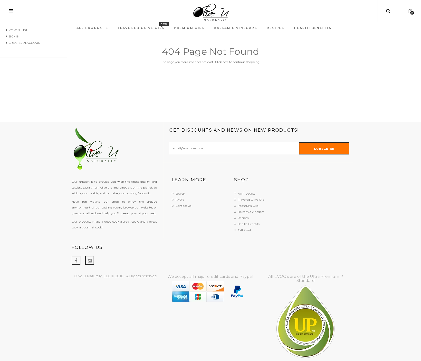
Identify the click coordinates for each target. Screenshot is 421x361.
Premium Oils (248, 206)
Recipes (243, 218)
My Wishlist (18, 30)
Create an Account (25, 43)
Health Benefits (248, 224)
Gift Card (244, 230)
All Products (246, 193)
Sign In (14, 36)
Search (180, 193)
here (225, 62)
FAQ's (179, 199)
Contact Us (183, 206)
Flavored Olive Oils (251, 199)
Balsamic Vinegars (251, 212)
